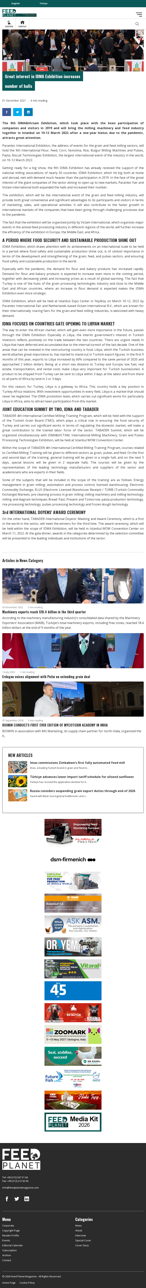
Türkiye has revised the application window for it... (59, 782)
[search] (137, 24)
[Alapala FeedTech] (73, 833)
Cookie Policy (27, 1282)
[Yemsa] (73, 1100)
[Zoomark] (73, 1034)
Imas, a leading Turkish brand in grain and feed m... (59, 768)
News (78, 1225)
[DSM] (73, 859)
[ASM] (73, 925)
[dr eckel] (73, 1056)
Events (6, 1240)
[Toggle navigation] (139, 14)
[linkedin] (26, 1201)
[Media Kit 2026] (73, 1122)
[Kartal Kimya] (73, 903)
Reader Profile (10, 1235)
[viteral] (73, 968)
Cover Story (82, 1245)
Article (78, 1230)
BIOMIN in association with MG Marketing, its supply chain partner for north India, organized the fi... (71, 733)
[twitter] (16, 1201)
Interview (80, 1235)
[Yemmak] (73, 990)
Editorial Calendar (12, 1245)
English (16, 3)
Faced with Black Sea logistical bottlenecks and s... (58, 796)
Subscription (9, 1250)
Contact (6, 1260)
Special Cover (83, 1240)
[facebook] (6, 1201)
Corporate (8, 1225)
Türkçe (43, 3)
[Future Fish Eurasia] (73, 1078)
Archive (6, 1255)
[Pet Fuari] (73, 1012)
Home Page (9, 1282)
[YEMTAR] (73, 881)
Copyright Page (11, 1230)
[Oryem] (73, 946)
